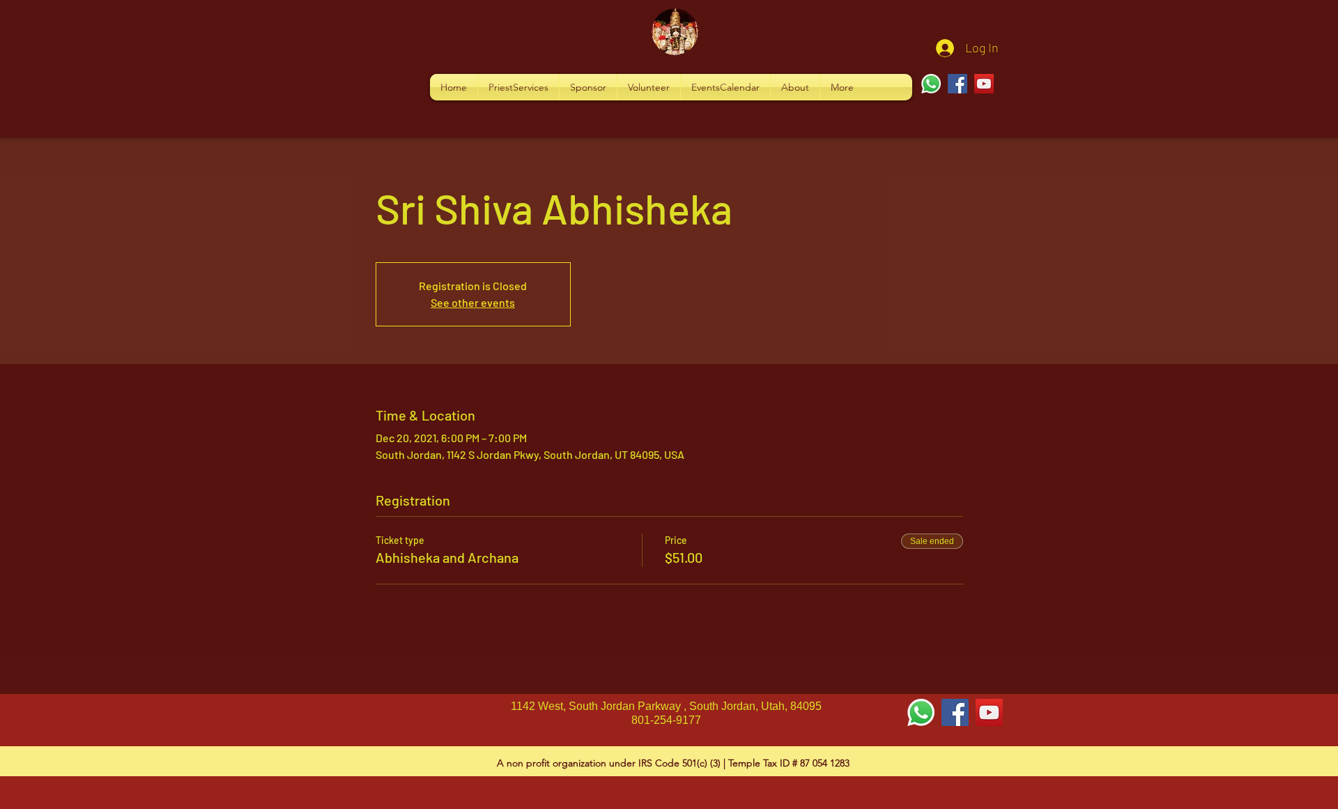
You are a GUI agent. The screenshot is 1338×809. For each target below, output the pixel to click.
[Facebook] (957, 83)
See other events (473, 302)
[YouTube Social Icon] (989, 712)
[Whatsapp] (931, 83)
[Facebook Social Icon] (955, 712)
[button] (518, 87)
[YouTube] (984, 83)
